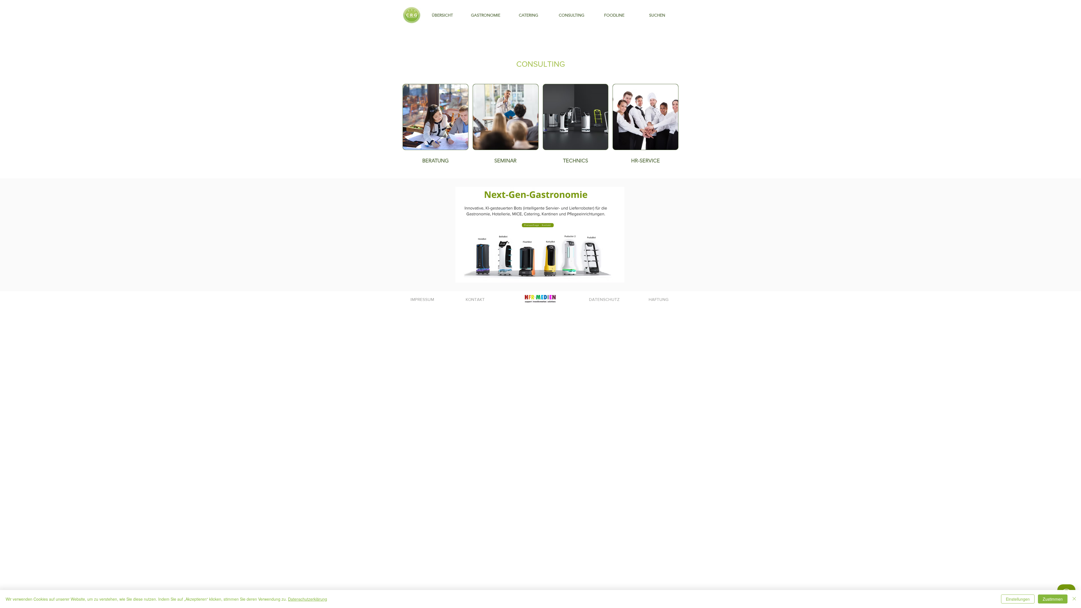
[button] (571, 15)
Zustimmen (1053, 599)
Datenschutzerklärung (307, 599)
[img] (506, 125)
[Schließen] (1074, 598)
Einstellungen (1018, 599)
